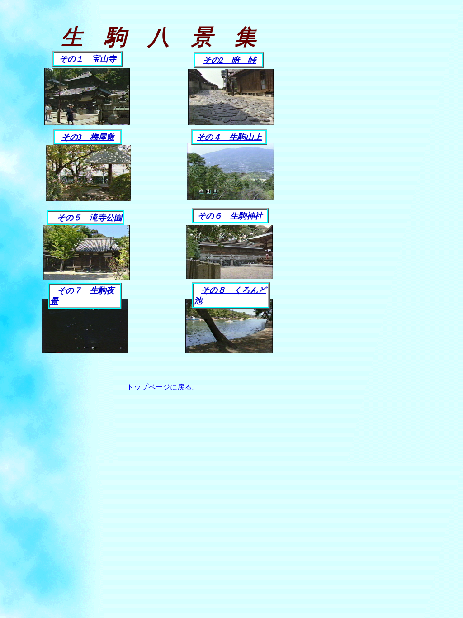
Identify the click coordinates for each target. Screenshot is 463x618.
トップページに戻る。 (163, 387)
